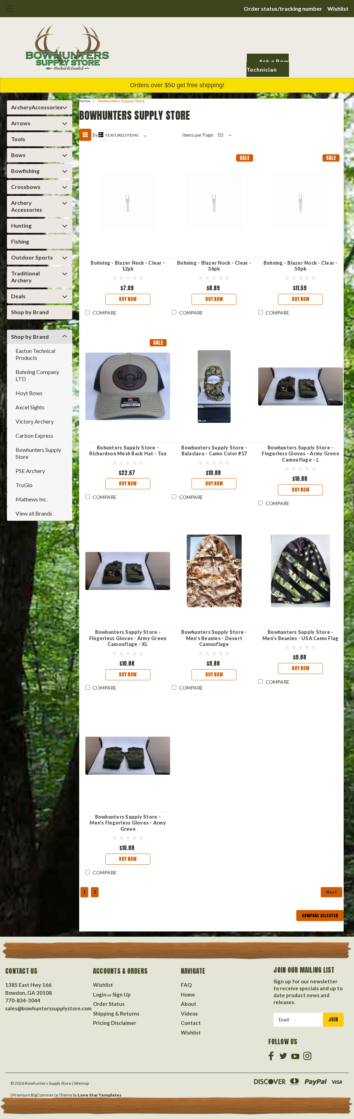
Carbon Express (34, 435)
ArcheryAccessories (37, 107)
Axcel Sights (30, 407)
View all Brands (34, 513)
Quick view (128, 202)
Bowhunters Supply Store (38, 453)
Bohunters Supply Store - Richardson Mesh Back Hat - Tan (127, 451)
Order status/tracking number (283, 8)
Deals (18, 296)
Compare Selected (320, 915)
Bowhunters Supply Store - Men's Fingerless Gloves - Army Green (128, 823)
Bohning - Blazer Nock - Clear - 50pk (300, 266)
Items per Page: (198, 135)
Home (85, 101)
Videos (189, 1013)
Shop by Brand (30, 312)
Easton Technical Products (35, 354)
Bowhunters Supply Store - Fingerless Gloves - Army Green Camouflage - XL (128, 638)
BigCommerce (44, 1095)
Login (99, 994)
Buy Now (128, 299)
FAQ (186, 985)
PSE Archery (30, 470)
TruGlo (24, 485)
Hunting (21, 225)
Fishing (20, 241)
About (188, 1004)
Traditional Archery (25, 276)
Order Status (108, 1004)
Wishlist (337, 8)
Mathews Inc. (31, 499)
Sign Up (121, 994)
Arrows (20, 123)
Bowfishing (25, 170)
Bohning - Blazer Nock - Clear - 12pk (128, 266)
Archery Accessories (26, 206)
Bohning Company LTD (37, 375)
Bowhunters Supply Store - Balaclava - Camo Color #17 (214, 451)
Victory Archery (35, 421)
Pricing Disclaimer (114, 1023)
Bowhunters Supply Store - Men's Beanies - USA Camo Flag (300, 635)
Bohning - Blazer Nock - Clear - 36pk (214, 266)
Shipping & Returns (116, 1013)
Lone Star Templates (99, 1095)
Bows (18, 155)
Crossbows (25, 186)
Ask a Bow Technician (267, 65)
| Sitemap (80, 1083)
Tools (18, 139)
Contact (191, 1023)
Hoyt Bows (29, 393)
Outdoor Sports (32, 257)
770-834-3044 (22, 1000)
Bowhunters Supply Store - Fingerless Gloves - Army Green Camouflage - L (300, 454)
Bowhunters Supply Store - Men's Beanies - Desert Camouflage (214, 638)
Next (331, 892)
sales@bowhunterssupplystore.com (48, 1008)
